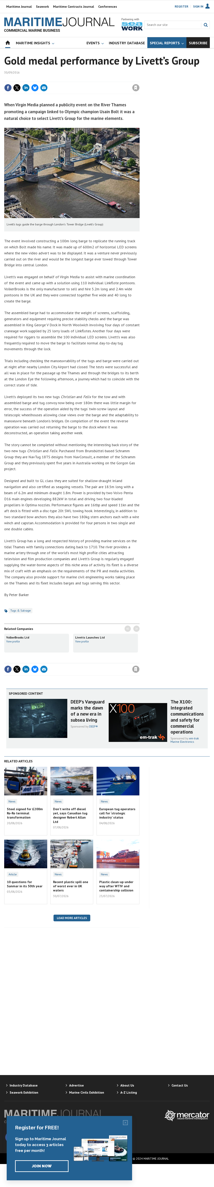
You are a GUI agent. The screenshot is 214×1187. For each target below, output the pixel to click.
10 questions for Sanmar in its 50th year (24, 884)
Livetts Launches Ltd (90, 637)
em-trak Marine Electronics (185, 740)
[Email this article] (44, 87)
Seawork (42, 6)
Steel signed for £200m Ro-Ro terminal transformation (25, 813)
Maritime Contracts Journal (73, 6)
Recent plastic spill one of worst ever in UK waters (70, 886)
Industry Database (24, 1085)
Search (205, 25)
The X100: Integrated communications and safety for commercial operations (187, 717)
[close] (139, 79)
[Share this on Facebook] (8, 87)
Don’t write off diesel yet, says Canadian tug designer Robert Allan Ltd (70, 815)
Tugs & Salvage (20, 610)
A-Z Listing (128, 1092)
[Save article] (136, 87)
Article (13, 874)
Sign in (86, 79)
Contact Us (180, 1085)
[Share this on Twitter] (17, 87)
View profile (13, 641)
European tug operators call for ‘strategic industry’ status (117, 813)
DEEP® (93, 726)
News (12, 801)
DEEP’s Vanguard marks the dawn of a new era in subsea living (87, 711)
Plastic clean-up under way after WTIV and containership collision (116, 886)
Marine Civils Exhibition (86, 1092)
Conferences (107, 6)
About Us (127, 1085)
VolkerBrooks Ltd (17, 637)
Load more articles (72, 918)
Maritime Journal (19, 6)
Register (181, 6)
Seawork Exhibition (24, 1092)
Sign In (198, 6)
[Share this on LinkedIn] (26, 87)
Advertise (76, 1085)
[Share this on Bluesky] (35, 87)
